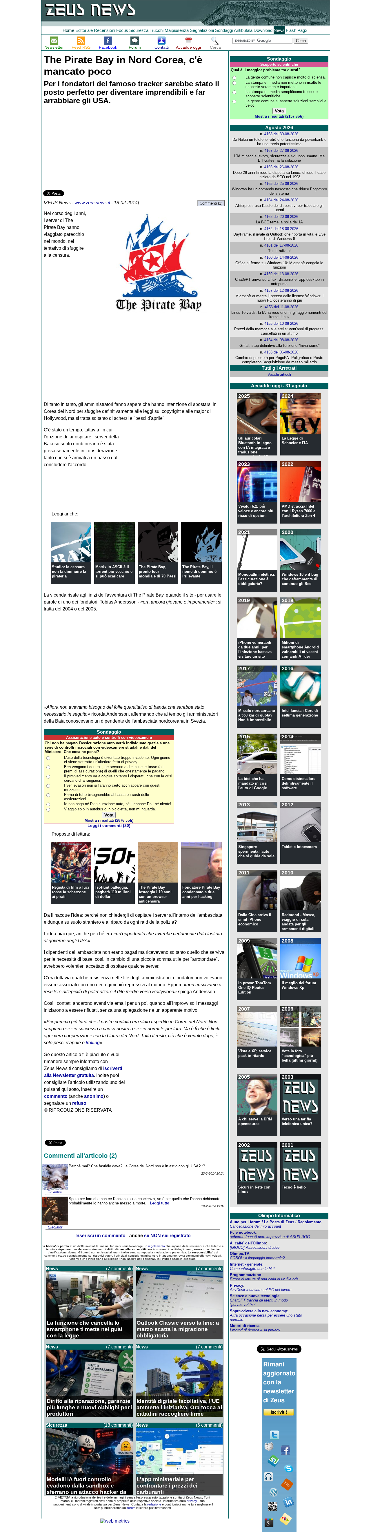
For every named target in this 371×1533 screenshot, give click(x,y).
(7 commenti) (119, 1268)
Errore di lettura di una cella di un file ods (264, 1279)
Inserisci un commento (100, 1235)
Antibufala (243, 30)
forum (131, 1508)
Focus (122, 30)
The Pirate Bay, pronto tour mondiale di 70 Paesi (158, 571)
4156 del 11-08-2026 (281, 307)
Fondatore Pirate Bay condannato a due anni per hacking (201, 892)
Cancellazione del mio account (255, 1226)
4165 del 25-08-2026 (281, 183)
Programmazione (245, 1275)
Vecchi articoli (279, 374)
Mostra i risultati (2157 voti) (279, 116)
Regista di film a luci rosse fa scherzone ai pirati (70, 892)
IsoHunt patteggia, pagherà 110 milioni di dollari (113, 892)
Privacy (236, 1285)
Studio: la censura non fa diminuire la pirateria (69, 571)
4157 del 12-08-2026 (281, 290)
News (279, 30)
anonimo (93, 1096)
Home (68, 30)
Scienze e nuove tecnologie (254, 1296)
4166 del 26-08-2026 (281, 167)
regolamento (156, 1246)
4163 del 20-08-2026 (281, 216)
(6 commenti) (209, 1425)
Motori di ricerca (244, 1326)
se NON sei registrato (167, 1235)
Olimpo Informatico (279, 1215)
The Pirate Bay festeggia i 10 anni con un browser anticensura (155, 894)
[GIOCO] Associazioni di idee (254, 1247)
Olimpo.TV (239, 1253)
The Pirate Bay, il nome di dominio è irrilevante (199, 571)
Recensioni (104, 30)
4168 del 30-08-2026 (281, 134)
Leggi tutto (159, 1203)
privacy (192, 1501)
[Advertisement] (86, 148)
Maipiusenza (177, 30)
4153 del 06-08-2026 (281, 352)
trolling (93, 1042)
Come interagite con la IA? (252, 1268)
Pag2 (302, 30)
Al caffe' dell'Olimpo (248, 1243)
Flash (291, 30)
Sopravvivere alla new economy (258, 1311)
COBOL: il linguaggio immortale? (257, 1258)
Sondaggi (224, 30)
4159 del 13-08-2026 (281, 274)
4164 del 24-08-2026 (281, 200)
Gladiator (55, 1227)
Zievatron (55, 1192)
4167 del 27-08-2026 (281, 150)
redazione (154, 1504)
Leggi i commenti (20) (109, 825)
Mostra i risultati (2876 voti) (109, 820)
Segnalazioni (202, 30)
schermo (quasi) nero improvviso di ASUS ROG (270, 1237)
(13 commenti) (118, 1425)
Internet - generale (246, 1264)
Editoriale (84, 30)
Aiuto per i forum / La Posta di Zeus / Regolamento (275, 1222)
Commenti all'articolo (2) (80, 1155)
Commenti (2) (211, 203)
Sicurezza (138, 30)
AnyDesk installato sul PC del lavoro (260, 1290)
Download (263, 30)
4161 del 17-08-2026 (281, 245)
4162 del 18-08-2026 (281, 229)
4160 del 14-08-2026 (281, 257)
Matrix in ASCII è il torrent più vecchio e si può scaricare (113, 571)
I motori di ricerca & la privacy (255, 1330)
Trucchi (156, 30)
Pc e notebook (243, 1232)
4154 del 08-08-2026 (281, 340)
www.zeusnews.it (92, 202)
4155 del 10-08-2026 (281, 323)
